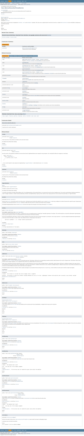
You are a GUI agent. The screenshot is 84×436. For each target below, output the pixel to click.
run (23, 84)
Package (6, 1)
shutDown (24, 91)
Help (25, 1)
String (8, 87)
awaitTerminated (25, 68)
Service (2, 13)
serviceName (24, 87)
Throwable (4, 78)
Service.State (13, 37)
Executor (42, 59)
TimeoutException (20, 355)
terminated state (40, 70)
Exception (15, 137)
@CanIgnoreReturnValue (7, 299)
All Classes (24, 3)
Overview (2, 1)
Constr (11, 4)
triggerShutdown (25, 110)
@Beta (3, 185)
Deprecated (19, 1)
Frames (13, 3)
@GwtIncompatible (4, 17)
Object (6, 19)
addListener (24, 59)
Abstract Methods (23, 55)
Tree (15, 1)
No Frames (18, 3)
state (23, 100)
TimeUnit (36, 65)
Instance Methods (13, 55)
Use (12, 1)
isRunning (24, 81)
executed (39, 60)
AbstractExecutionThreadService (18, 18)
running (36, 82)
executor (24, 75)
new (46, 323)
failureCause (25, 78)
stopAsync (24, 103)
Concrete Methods (33, 55)
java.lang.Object (4, 10)
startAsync (24, 94)
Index (23, 1)
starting (30, 105)
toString (24, 106)
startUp (24, 97)
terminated (51, 323)
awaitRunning (25, 62)
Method (15, 4)
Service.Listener (6, 37)
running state (39, 63)
